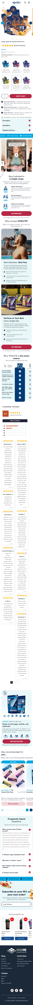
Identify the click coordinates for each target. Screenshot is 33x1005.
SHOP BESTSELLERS (16, 741)
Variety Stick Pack (7, 792)
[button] (3, 2)
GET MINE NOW (16, 213)
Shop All (3, 959)
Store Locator (21, 966)
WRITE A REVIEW (15, 420)
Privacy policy (21, 998)
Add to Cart (8, 938)
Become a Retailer (6, 983)
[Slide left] (13, 39)
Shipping (3, 51)
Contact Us (20, 959)
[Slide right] (20, 39)
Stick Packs (4, 966)
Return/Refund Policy (23, 963)
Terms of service (12, 998)
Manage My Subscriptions (24, 961)
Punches (3, 961)
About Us (3, 976)
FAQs (2, 978)
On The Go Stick (5, 963)
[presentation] (27, 810)
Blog (2, 981)
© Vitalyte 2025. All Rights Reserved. (16, 1000)
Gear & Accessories (6, 968)
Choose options (13, 804)
